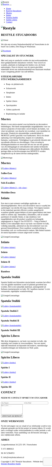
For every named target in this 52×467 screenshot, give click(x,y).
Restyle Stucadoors (13, 11)
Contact (9, 22)
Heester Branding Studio (11, 464)
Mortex (9, 13)
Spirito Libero (11, 20)
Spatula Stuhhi (12, 17)
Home (8, 8)
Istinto (8, 15)
